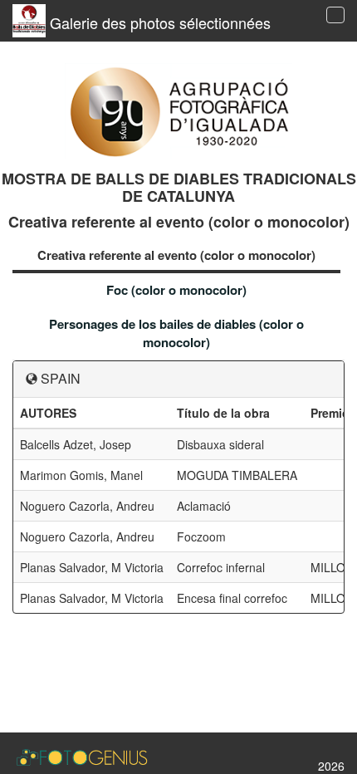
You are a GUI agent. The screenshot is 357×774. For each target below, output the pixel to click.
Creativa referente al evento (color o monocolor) (176, 255)
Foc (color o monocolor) (176, 290)
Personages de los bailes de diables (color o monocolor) (176, 332)
